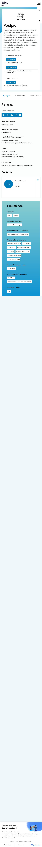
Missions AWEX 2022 (14, 243)
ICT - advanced (11, 67)
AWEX (9, 215)
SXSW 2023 (11, 247)
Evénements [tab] (20, 96)
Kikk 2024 (11, 251)
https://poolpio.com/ (16, 157)
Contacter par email (8, 152)
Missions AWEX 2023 (23, 247)
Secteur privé (11, 82)
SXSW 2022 (26, 243)
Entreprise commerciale (14, 85)
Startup (25, 85)
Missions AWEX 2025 (14, 255)
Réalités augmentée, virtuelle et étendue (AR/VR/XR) (19, 71)
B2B (9, 291)
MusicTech (11, 278)
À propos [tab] (6, 96)
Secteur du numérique (14, 225)
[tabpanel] (21, 198)
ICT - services (11, 59)
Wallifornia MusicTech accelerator (18, 234)
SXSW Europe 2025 (14, 259)
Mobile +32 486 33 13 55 (10, 154)
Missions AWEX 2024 (22, 251)
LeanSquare (11, 268)
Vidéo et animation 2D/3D (14, 62)
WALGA (16, 215)
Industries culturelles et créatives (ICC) (19, 282)
